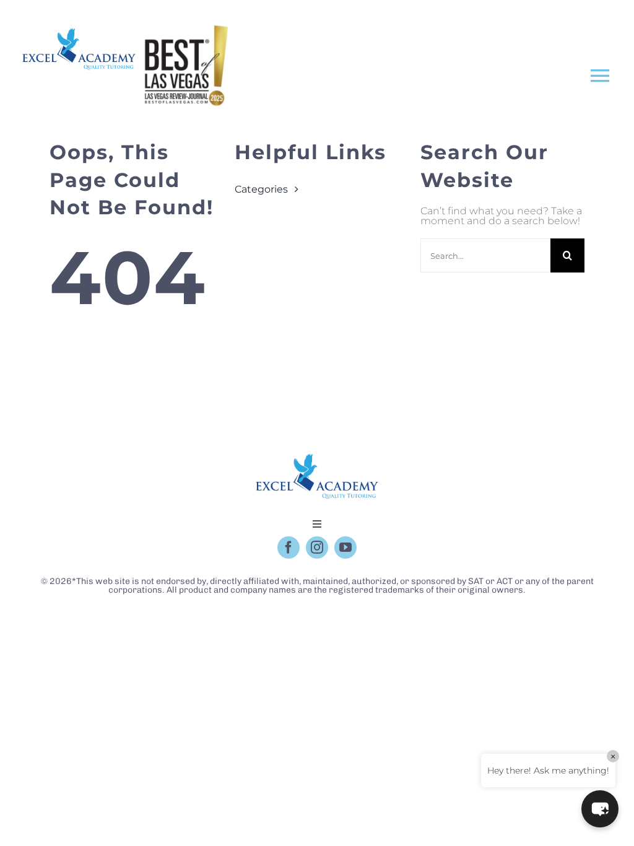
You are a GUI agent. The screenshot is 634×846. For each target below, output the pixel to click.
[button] (600, 808)
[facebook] (288, 547)
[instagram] (317, 547)
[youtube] (345, 547)
